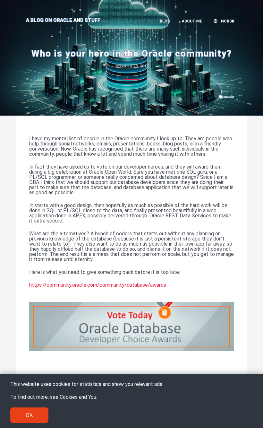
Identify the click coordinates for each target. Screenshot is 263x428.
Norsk (227, 21)
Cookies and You (78, 397)
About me (192, 21)
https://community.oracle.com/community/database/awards (97, 285)
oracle (229, 97)
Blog (165, 21)
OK (29, 415)
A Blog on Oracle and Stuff (63, 20)
